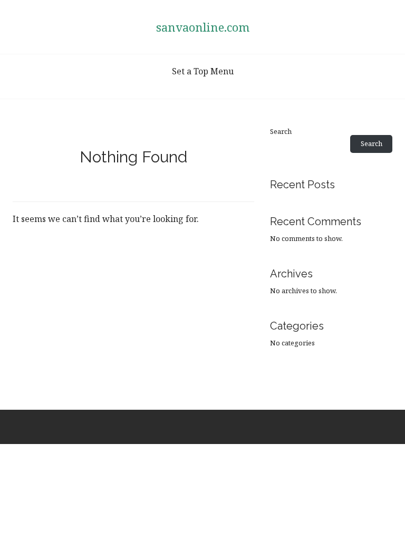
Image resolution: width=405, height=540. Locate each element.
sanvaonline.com (202, 27)
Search (281, 131)
